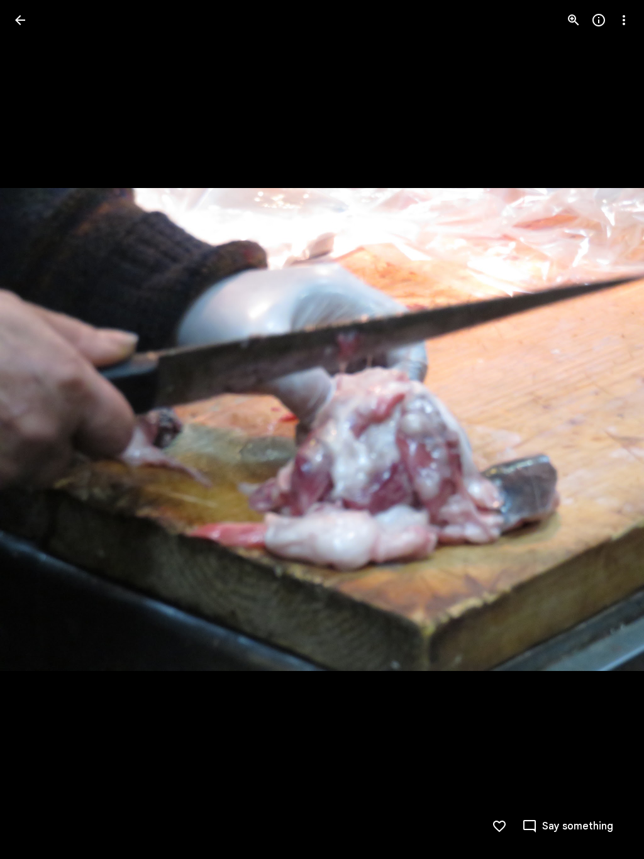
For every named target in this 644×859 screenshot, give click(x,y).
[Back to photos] (20, 20)
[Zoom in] (573, 20)
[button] (35, 429)
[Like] (499, 826)
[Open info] (598, 20)
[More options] (623, 20)
